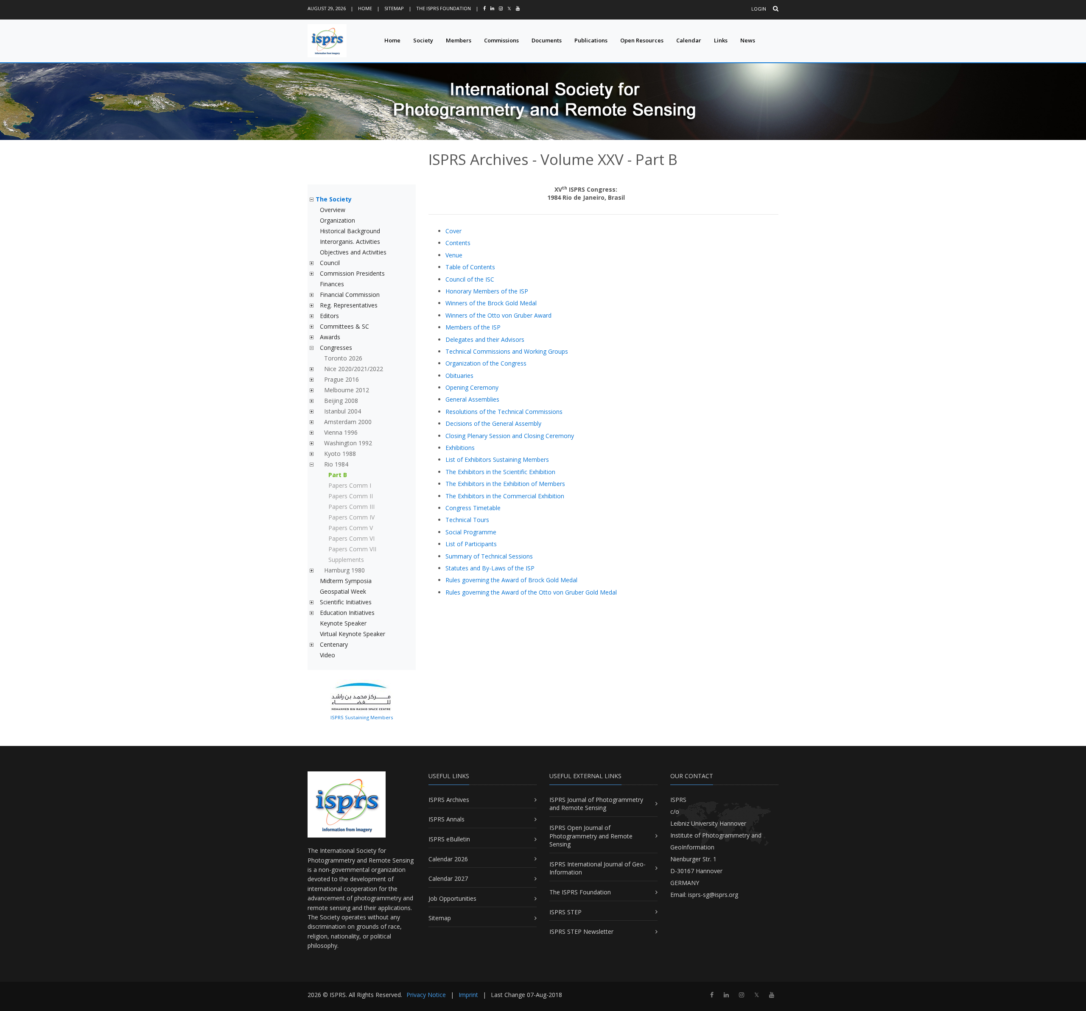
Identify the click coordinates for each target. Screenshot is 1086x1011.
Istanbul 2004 (342, 411)
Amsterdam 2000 (348, 422)
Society (423, 40)
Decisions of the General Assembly (493, 423)
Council (330, 263)
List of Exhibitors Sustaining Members (497, 459)
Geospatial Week (343, 591)
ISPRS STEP (565, 912)
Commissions (501, 40)
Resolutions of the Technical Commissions (504, 412)
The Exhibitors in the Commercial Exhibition (504, 496)
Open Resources (641, 40)
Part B (337, 475)
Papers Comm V (350, 528)
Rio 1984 (336, 464)
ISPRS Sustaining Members (361, 717)
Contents (457, 243)
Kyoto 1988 (340, 454)
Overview (332, 210)
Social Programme (470, 532)
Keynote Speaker (343, 623)
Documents (547, 40)
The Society (334, 199)
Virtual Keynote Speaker (352, 634)
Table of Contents (470, 267)
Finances (332, 284)
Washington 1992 (348, 443)
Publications (590, 40)
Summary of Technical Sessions (489, 556)
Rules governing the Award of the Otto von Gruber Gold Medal (531, 592)
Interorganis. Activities (350, 241)
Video (327, 655)
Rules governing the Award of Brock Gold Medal (511, 580)
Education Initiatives (347, 613)
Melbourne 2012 (346, 390)
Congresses (336, 348)
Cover (453, 231)
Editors (329, 316)
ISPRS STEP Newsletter (581, 931)
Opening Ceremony (471, 387)
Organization (337, 220)
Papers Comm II (350, 496)
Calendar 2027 (448, 878)
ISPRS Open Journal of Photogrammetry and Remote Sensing (591, 836)
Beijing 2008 (341, 401)
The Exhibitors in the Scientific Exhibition (500, 472)
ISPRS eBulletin (449, 839)
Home (365, 8)
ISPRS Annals (446, 819)
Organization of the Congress (485, 363)
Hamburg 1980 (344, 570)
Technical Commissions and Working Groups (506, 351)
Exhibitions (460, 448)
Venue (453, 255)
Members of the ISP (473, 327)
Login (758, 9)
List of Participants (471, 544)
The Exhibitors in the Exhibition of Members (505, 484)
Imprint (468, 995)
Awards (330, 337)
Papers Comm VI (351, 538)
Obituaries (459, 375)
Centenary (334, 644)
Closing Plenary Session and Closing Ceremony (509, 436)
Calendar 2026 (448, 859)
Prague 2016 (341, 379)
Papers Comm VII (352, 549)
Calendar (688, 40)
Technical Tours (467, 520)
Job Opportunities (452, 898)
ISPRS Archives (448, 800)
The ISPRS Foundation (443, 8)
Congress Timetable (473, 508)
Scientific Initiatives (346, 602)
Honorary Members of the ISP (486, 291)
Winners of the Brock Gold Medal (491, 303)
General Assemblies (472, 399)
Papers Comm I (349, 485)
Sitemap (394, 8)
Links (721, 40)
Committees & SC (344, 326)
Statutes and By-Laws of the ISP (490, 568)
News (747, 40)
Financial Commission (350, 294)
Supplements (346, 560)
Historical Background (350, 231)
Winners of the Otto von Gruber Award (498, 315)
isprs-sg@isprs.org (713, 895)
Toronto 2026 (343, 358)
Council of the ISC (469, 279)
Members (458, 40)
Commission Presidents (352, 273)
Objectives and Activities (353, 252)
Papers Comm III (351, 507)
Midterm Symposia (346, 581)
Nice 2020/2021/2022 (353, 369)
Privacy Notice (426, 995)
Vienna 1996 (341, 432)
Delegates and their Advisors (484, 339)
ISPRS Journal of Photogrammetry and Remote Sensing (596, 804)
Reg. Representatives (349, 305)
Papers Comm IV (351, 517)
